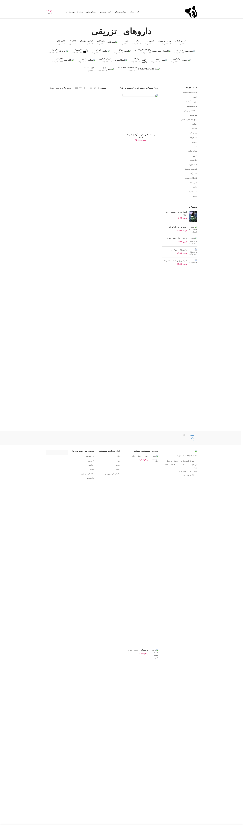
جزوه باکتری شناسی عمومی (137, 650)
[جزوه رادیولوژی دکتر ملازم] (193, 241)
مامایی (194, 187)
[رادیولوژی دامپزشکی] (193, 251)
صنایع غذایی (192, 151)
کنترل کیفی (192, 183)
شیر (195, 146)
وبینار (118, 469)
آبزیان (195, 97)
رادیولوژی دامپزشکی (179, 250)
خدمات (194, 128)
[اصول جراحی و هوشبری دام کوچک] (193, 216)
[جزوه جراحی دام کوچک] (193, 229)
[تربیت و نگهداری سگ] (154, 550)
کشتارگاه (193, 174)
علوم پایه (193, 160)
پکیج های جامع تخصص (189, 119)
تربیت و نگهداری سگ (140, 456)
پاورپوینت (193, 115)
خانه (156, 88)
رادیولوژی (193, 142)
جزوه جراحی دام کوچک (178, 227)
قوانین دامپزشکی (190, 169)
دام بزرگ (193, 133)
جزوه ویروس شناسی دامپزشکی (175, 260)
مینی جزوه (193, 192)
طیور (195, 156)
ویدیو (195, 196)
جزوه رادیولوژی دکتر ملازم (177, 238)
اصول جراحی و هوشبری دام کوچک (176, 213)
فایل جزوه (193, 165)
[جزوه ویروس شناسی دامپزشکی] (193, 262)
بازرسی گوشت (191, 102)
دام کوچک (193, 137)
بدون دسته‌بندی (191, 106)
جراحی (194, 124)
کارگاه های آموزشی (112, 474)
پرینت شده (116, 461)
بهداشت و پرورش (190, 111)
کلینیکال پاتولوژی (191, 178)
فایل (118, 456)
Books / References (190, 92)
